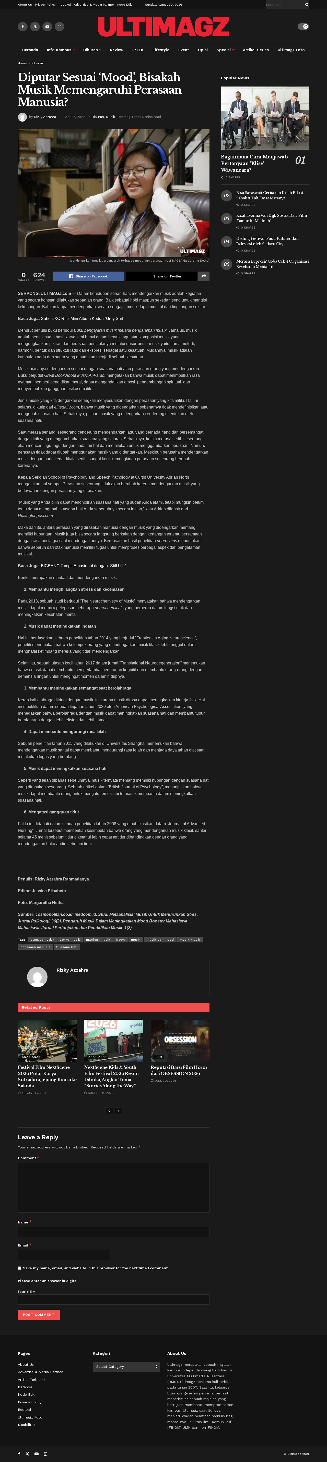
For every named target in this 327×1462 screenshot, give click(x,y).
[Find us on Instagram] (59, 26)
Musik (110, 117)
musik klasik (190, 939)
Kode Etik (124, 4)
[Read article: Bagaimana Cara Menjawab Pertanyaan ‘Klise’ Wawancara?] (265, 118)
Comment (29, 1157)
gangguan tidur (42, 939)
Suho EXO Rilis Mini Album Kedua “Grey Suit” (82, 318)
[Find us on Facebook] (23, 26)
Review (116, 50)
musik (136, 939)
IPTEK (138, 50)
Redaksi (65, 4)
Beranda (30, 50)
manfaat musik (98, 939)
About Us (25, 4)
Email (25, 1245)
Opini (203, 50)
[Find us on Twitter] (35, 26)
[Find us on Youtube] (47, 26)
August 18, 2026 (33, 1093)
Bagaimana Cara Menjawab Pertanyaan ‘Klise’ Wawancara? (254, 163)
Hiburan (90, 50)
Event (183, 50)
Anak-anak (31, 1057)
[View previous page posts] (109, 1110)
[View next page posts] (118, 1110)
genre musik (70, 939)
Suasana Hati (66, 947)
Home (22, 63)
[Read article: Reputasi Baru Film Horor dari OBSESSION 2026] (180, 1041)
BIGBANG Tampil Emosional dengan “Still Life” (83, 566)
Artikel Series (256, 50)
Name (25, 1222)
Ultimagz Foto (291, 50)
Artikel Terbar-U (31, 1380)
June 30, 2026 (164, 1080)
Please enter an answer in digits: (47, 1281)
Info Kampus (59, 50)
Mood (120, 939)
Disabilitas (26, 1425)
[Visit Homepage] (163, 27)
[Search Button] (306, 4)
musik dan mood (160, 939)
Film (158, 1057)
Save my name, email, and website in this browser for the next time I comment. (96, 1268)
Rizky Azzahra (45, 117)
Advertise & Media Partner (94, 4)
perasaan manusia (35, 947)
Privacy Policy (45, 4)
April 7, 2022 (75, 117)
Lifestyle (161, 50)
